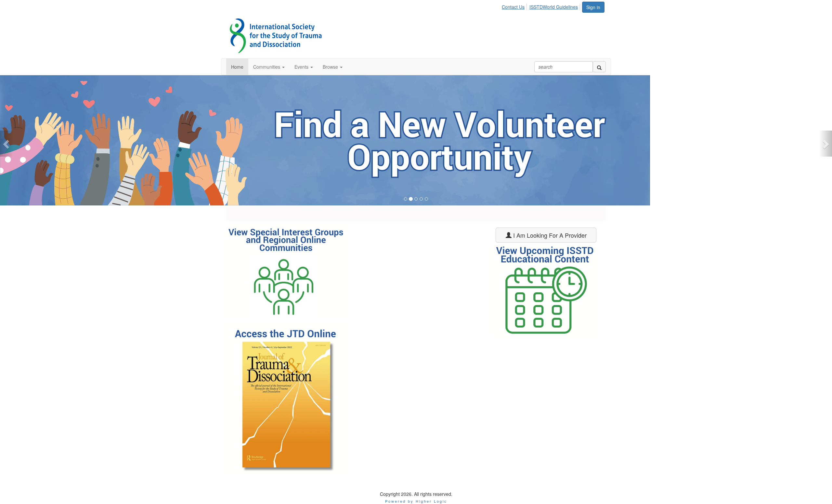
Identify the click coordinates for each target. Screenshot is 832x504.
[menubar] (541, 6)
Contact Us (513, 7)
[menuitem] (515, 6)
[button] (269, 67)
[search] (599, 66)
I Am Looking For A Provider (549, 235)
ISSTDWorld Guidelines (553, 7)
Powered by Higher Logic (416, 501)
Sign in (593, 7)
